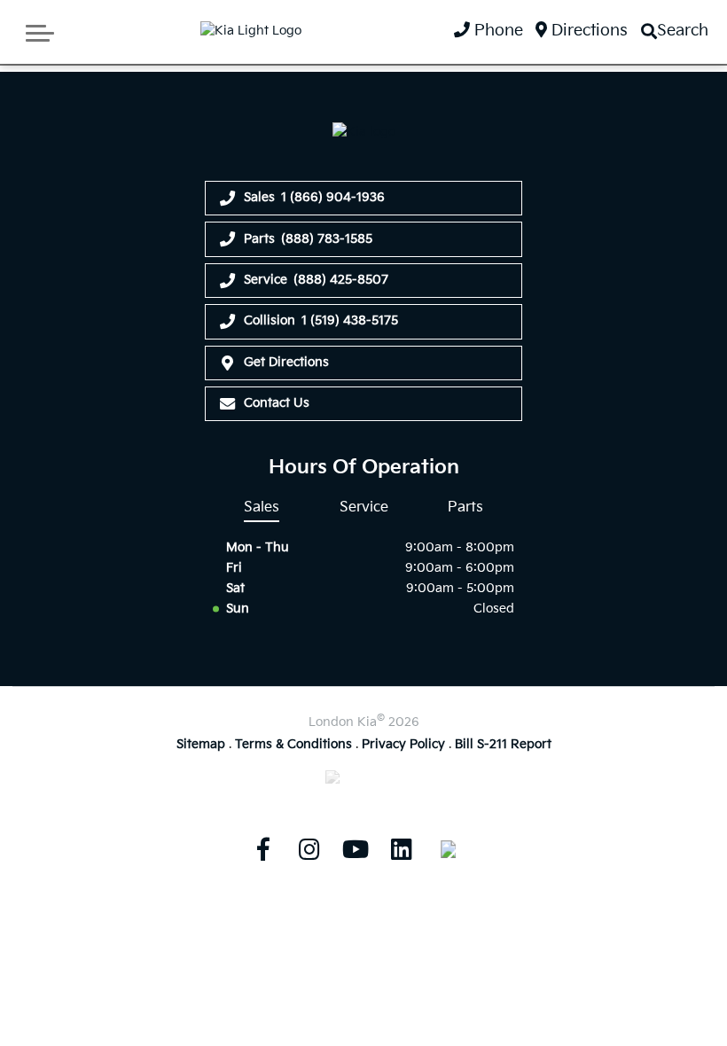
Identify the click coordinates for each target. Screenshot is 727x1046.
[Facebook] (263, 849)
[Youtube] (355, 849)
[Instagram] (309, 849)
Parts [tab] (465, 507)
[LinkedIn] (402, 849)
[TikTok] (448, 849)
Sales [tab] (261, 507)
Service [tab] (364, 507)
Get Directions (286, 362)
